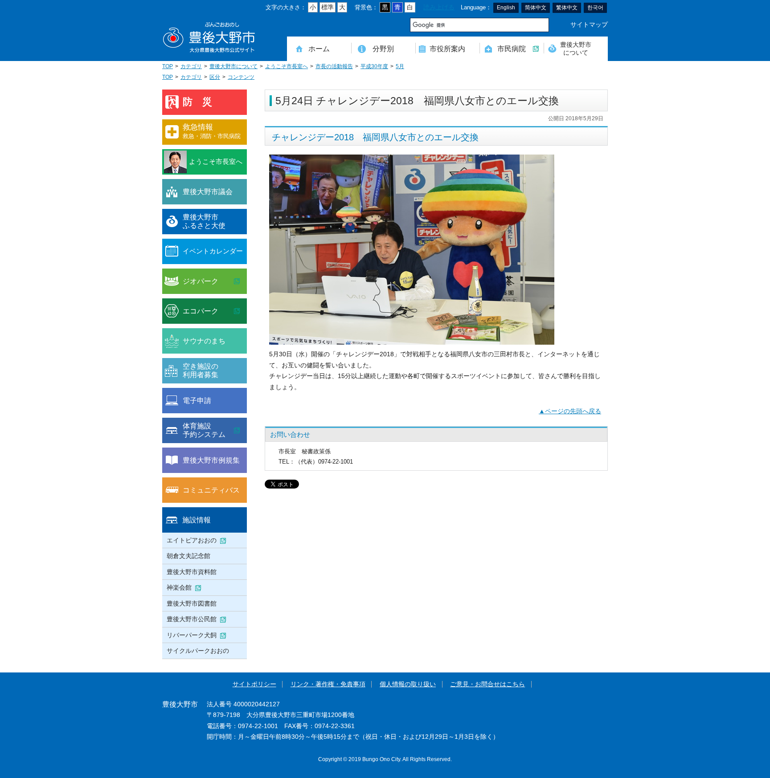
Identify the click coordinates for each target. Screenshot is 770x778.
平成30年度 (374, 66)
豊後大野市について (575, 48)
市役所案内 (447, 49)
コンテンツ (241, 77)
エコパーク (200, 311)
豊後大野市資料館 (192, 571)
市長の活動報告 (334, 66)
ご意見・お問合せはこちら (487, 684)
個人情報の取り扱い (408, 684)
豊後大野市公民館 (192, 619)
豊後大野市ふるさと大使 (204, 221)
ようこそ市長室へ (286, 66)
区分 (214, 77)
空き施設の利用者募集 (200, 370)
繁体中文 (567, 7)
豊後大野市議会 (208, 191)
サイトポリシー (254, 684)
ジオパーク (200, 281)
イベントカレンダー (213, 251)
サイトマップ (589, 24)
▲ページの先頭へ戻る (570, 411)
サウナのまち (204, 341)
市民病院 (511, 49)
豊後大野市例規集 (211, 460)
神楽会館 (179, 587)
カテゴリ (191, 66)
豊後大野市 (209, 37)
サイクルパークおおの (198, 650)
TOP (167, 66)
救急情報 (212, 131)
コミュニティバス (211, 490)
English (506, 7)
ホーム (319, 49)
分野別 (383, 49)
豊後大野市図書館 (192, 603)
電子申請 (197, 400)
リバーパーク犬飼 (192, 635)
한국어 (595, 7)
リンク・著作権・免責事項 (328, 684)
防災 (202, 101)
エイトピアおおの (192, 540)
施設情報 (196, 520)
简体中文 (535, 7)
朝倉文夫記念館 (188, 555)
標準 (327, 7)
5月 (400, 66)
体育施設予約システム (204, 430)
